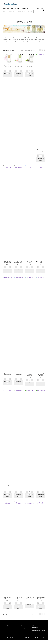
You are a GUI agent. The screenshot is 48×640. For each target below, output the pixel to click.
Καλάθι (34, 4)
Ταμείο (38, 4)
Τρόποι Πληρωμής (22, 625)
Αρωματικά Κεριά (15, 8)
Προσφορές (29, 11)
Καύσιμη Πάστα (21, 11)
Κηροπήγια (11, 11)
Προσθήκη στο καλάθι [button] (7, 74)
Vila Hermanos (6, 8)
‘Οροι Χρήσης (5, 632)
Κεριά (4, 11)
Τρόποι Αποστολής (22, 628)
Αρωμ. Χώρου (25, 8)
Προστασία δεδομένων (8, 628)
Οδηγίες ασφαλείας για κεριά (38, 630)
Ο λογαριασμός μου (27, 4)
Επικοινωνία (5, 625)
